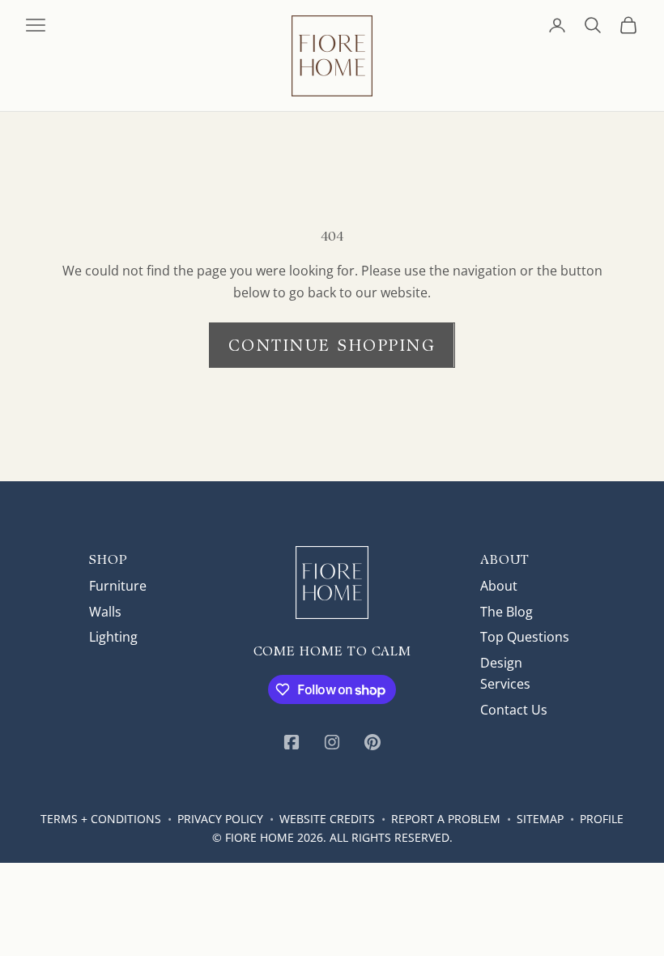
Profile (602, 818)
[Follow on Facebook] (291, 742)
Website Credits (327, 818)
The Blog (506, 612)
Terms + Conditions (100, 818)
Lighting (113, 637)
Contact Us (513, 710)
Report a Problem (445, 818)
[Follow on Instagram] (332, 742)
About (498, 586)
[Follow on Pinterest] (372, 742)
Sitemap (540, 818)
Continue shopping (332, 345)
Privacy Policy (220, 818)
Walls (105, 612)
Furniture (118, 586)
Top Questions (524, 637)
